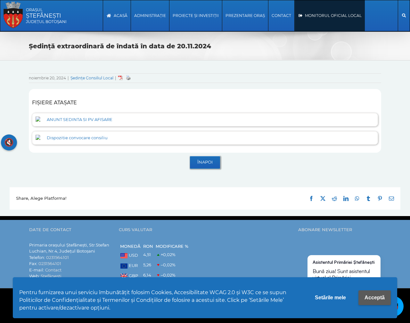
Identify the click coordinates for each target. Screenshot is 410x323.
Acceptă (375, 297)
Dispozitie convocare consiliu (77, 137)
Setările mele (330, 297)
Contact (53, 269)
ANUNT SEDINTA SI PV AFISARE (79, 119)
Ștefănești (51, 276)
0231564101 (57, 257)
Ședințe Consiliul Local (91, 78)
